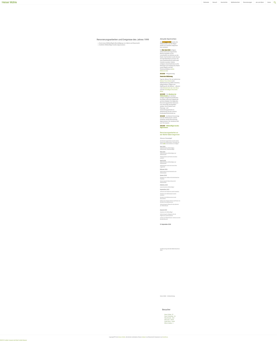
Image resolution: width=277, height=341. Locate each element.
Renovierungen (247, 2)
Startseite (206, 2)
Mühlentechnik (235, 2)
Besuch (215, 2)
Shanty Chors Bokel (165, 81)
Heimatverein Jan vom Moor (171, 88)
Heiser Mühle (9, 2)
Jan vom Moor (260, 2)
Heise (269, 2)
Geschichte (224, 2)
